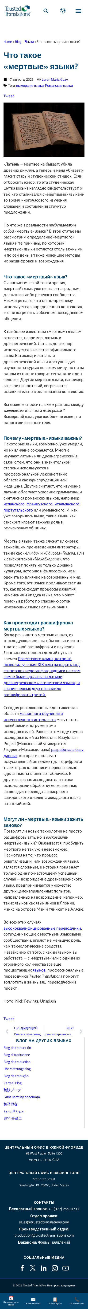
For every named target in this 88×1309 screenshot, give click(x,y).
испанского (14, 504)
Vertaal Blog (13, 1083)
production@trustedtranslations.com (44, 1235)
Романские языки (59, 85)
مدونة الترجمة (14, 1111)
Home (8, 41)
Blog (18, 41)
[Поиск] (46, 10)
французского (40, 504)
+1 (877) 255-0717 (64, 1209)
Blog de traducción (17, 1047)
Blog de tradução (16, 1076)
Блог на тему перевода (22, 1097)
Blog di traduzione (17, 1054)
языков (39, 970)
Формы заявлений (54, 1242)
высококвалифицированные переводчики (42, 928)
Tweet (9, 96)
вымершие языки (30, 85)
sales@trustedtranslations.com (44, 1222)
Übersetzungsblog (17, 1068)
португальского (18, 510)
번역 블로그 (13, 1118)
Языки (29, 41)
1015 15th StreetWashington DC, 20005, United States (44, 1182)
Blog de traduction (17, 1061)
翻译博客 (11, 1104)
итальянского (67, 504)
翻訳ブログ (12, 1090)
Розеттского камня (35, 659)
